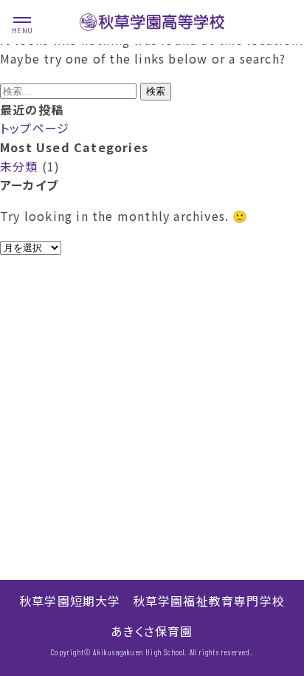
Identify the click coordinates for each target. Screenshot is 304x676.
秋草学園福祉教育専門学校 (209, 601)
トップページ (34, 128)
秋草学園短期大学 (70, 601)
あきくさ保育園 (152, 631)
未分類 (19, 166)
